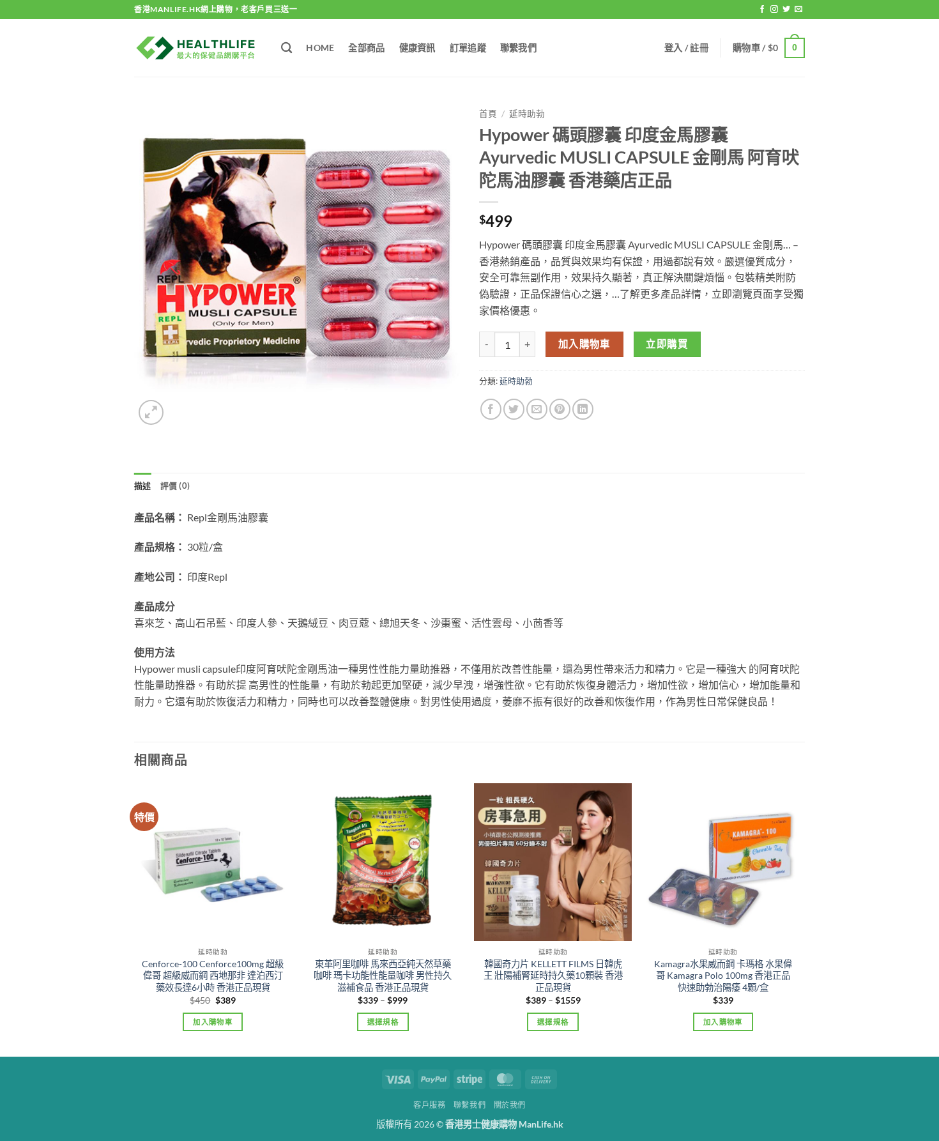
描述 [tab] (142, 485)
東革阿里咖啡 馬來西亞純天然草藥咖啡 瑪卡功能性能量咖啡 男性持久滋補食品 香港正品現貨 (383, 975)
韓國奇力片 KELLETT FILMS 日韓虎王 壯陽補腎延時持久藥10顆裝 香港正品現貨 (553, 975)
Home (320, 47)
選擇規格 (383, 1022)
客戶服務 (429, 1105)
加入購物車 (584, 343)
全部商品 (366, 47)
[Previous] (134, 918)
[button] (686, 47)
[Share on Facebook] (490, 409)
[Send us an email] (798, 9)
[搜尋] (286, 48)
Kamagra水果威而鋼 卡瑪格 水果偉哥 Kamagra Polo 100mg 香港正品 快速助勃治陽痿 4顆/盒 (723, 975)
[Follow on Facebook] (762, 9)
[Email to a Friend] (536, 409)
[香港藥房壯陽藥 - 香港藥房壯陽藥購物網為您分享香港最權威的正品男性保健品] (198, 47)
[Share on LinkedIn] (582, 409)
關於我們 (510, 1105)
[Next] (801, 918)
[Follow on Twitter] (786, 9)
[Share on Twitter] (513, 409)
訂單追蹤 (468, 47)
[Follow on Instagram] (774, 9)
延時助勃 (527, 114)
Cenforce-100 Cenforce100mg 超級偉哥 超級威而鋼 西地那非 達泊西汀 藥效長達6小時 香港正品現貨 (213, 975)
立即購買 (667, 343)
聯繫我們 (518, 47)
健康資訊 (417, 47)
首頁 (488, 114)
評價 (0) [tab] (175, 485)
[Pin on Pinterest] (559, 409)
